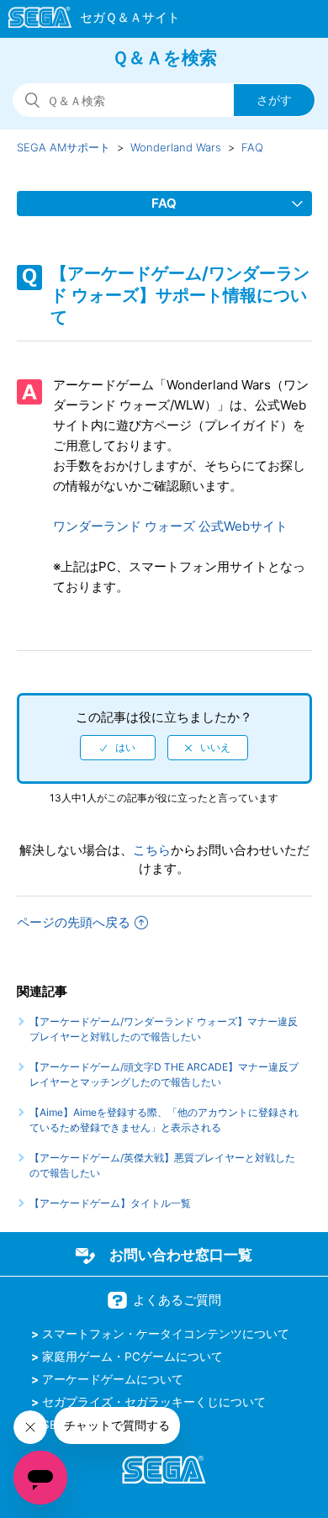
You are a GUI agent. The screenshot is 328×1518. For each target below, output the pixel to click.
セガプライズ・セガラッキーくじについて (154, 1402)
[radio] (118, 747)
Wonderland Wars (175, 147)
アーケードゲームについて (112, 1379)
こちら (152, 850)
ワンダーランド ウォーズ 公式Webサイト (170, 526)
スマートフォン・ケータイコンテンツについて (165, 1334)
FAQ (252, 147)
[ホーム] (86, 20)
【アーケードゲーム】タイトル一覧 (110, 1203)
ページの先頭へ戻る (73, 922)
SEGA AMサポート (63, 147)
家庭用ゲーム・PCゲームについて (132, 1356)
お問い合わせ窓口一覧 (180, 1254)
